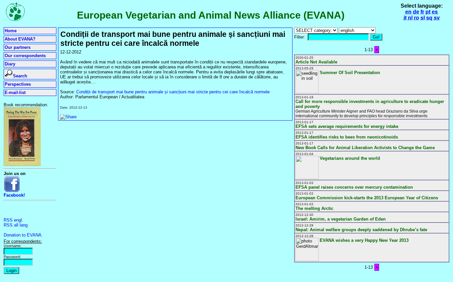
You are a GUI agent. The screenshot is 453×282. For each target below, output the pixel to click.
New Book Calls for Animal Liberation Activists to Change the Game (365, 147)
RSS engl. (13, 220)
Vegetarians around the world (350, 158)
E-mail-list (15, 92)
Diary (10, 63)
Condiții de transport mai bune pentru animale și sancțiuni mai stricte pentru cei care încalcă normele (173, 91)
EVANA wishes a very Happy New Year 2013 (364, 240)
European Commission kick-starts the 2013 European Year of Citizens (366, 197)
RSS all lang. (16, 225)
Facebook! (14, 195)
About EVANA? (20, 39)
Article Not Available (316, 61)
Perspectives (18, 84)
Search (20, 75)
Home (11, 30)
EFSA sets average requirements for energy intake (346, 126)
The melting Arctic (314, 208)
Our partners (18, 47)
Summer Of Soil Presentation (350, 72)
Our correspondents (25, 55)
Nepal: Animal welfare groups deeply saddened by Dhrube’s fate (361, 229)
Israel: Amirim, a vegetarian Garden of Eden (340, 219)
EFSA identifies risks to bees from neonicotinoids (346, 137)
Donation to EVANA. (23, 235)
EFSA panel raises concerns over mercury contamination (354, 187)
